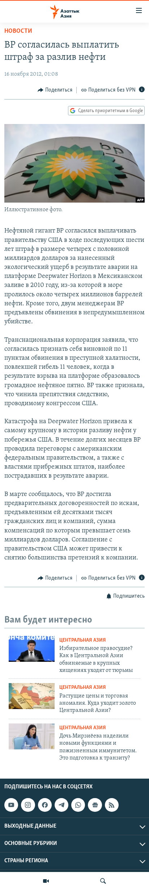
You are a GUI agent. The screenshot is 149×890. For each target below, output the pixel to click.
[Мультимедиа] (46, 881)
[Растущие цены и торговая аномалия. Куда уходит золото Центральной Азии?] (32, 696)
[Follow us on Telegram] (61, 805)
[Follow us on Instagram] (28, 805)
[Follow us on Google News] (95, 805)
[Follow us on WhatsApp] (78, 805)
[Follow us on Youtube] (11, 805)
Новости (18, 31)
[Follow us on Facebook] (45, 805)
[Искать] (103, 881)
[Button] (55, 90)
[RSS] (112, 805)
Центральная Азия (82, 640)
